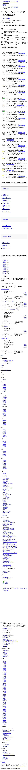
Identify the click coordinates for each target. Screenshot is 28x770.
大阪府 (4, 429)
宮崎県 (4, 467)
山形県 (4, 389)
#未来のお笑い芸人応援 (8, 528)
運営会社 (5, 750)
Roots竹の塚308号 (5, 338)
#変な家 (5, 525)
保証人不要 (5, 485)
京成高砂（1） (7, 228)
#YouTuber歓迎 (6, 18)
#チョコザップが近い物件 (9, 544)
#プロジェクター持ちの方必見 (10, 553)
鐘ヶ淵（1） (6, 198)
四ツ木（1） (6, 226)
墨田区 (4, 5)
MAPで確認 (21, 53)
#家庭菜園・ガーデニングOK (10, 536)
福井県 (4, 415)
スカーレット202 (5, 289)
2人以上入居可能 (7, 494)
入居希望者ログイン (8, 361)
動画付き (5, 503)
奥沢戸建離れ (4, 326)
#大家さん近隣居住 (7, 532)
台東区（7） (6, 265)
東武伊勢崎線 (6, 188)
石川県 (4, 411)
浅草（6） (6, 195)
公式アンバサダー (7, 739)
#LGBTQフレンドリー (8, 562)
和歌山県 (5, 436)
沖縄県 (4, 473)
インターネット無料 (8, 488)
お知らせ (5, 734)
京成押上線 (5, 219)
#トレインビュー (7, 559)
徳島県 (4, 455)
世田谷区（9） (6, 273)
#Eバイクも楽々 (7, 551)
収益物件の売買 (6, 731)
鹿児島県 (5, 468)
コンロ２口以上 (6, 497)
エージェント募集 (7, 733)
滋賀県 (4, 433)
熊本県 (4, 464)
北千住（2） (6, 200)
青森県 (4, 384)
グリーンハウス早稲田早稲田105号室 (9, 309)
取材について (6, 639)
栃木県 (4, 402)
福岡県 (4, 460)
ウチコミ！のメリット (6, 370)
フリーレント (6, 479)
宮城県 (4, 388)
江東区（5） (6, 268)
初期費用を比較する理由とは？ (10, 641)
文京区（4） (6, 264)
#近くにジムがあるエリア (9, 539)
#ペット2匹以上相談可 (8, 524)
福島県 (4, 391)
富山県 (4, 414)
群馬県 (4, 404)
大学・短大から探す (8, 566)
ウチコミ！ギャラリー (8, 737)
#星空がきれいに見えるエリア (10, 542)
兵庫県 (4, 431)
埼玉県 (4, 400)
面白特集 (5, 738)
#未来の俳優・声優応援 (8, 529)
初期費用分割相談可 (8, 483)
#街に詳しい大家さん (8, 533)
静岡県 (4, 422)
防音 (4, 509)
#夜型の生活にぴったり (8, 554)
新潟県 (4, 413)
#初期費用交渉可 (7, 521)
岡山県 (4, 441)
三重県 (4, 424)
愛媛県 (4, 451)
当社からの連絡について (9, 755)
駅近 (4, 492)
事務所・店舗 (6, 498)
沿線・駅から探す (7, 565)
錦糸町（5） (6, 248)
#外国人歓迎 (6, 520)
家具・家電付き (6, 512)
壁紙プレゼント (6, 486)
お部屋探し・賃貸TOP (8, 635)
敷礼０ (4, 482)
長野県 (4, 410)
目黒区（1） (6, 271)
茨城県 (4, 401)
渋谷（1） (6, 243)
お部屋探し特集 (6, 650)
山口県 (4, 446)
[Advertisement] (14, 607)
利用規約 (5, 752)
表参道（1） (6, 245)
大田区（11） (6, 272)
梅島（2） (6, 209)
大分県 (4, 466)
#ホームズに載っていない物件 (10, 546)
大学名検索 (5, 653)
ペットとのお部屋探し (8, 643)
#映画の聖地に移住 (7, 555)
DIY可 (4, 514)
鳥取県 (4, 445)
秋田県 (4, 387)
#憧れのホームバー (7, 557)
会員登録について (7, 637)
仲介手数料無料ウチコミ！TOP (10, 1)
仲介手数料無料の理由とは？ (10, 640)
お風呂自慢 (5, 507)
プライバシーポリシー (8, 753)
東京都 (4, 4)
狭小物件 (5, 515)
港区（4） (5, 261)
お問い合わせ (6, 746)
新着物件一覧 (6, 656)
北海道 (4, 379)
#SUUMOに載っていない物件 (10, 547)
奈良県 (4, 435)
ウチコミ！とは (6, 636)
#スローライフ (6, 531)
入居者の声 (5, 644)
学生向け (5, 496)
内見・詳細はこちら (25, 294)
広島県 (4, 442)
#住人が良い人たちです (8, 548)
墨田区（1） (6, 267)
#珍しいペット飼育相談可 (9, 522)
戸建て (4, 500)
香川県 (4, 453)
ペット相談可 (6, 478)
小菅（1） (6, 203)
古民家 (4, 501)
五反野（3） (6, 206)
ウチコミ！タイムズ (8, 729)
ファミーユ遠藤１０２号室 (7, 301)
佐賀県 (4, 461)
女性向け (5, 489)
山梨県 (4, 409)
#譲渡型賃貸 (6, 558)
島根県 (4, 444)
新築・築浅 (5, 481)
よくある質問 (6, 744)
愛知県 (4, 420)
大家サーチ (5, 572)
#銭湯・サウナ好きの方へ (9, 535)
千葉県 (4, 398)
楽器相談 (5, 508)
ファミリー (5, 493)
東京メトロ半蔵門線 (7, 236)
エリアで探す (6, 3)
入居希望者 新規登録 (8, 360)
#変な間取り (6, 527)
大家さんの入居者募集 (8, 730)
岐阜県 (4, 423)
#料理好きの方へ (7, 540)
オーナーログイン (7, 363)
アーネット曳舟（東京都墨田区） (11, 7)
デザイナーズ (6, 490)
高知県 (4, 454)
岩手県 (4, 385)
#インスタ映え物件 (7, 538)
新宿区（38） (6, 262)
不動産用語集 (6, 735)
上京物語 (5, 646)
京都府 (4, 432)
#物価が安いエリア (7, 543)
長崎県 (4, 463)
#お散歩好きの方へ (7, 561)
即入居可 (5, 505)
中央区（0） (6, 260)
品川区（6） (6, 269)
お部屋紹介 (5, 655)
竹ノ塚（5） (6, 211)
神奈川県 (5, 397)
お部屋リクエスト (7, 571)
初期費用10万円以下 (8, 504)
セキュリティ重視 (7, 511)
